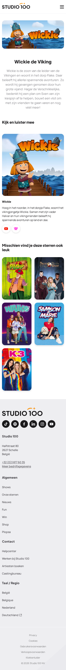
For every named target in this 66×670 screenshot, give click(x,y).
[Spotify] (15, 424)
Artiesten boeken (13, 566)
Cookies (33, 640)
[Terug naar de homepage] (16, 7)
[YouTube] (6, 229)
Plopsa (6, 532)
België (6, 593)
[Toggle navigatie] (62, 7)
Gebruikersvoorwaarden (33, 646)
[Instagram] (42, 424)
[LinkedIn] (33, 424)
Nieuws (6, 502)
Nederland (8, 607)
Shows (6, 487)
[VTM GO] (16, 229)
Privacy (33, 635)
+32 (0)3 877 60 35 (13, 462)
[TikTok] (6, 424)
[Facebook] (24, 424)
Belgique (7, 600)
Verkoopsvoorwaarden (33, 652)
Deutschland (10, 615)
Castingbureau (11, 573)
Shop (5, 524)
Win (4, 517)
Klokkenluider (33, 657)
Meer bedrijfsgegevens (16, 466)
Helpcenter (9, 551)
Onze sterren (10, 494)
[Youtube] (51, 424)
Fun (4, 509)
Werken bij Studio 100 (15, 558)
